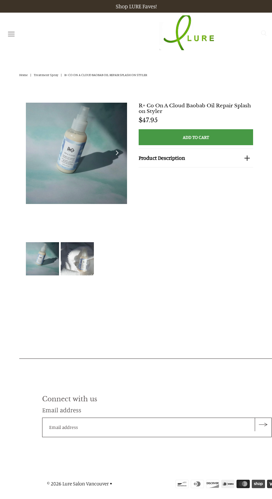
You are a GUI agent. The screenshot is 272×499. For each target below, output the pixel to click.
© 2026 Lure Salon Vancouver (78, 483)
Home (23, 75)
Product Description (162, 157)
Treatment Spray (46, 75)
